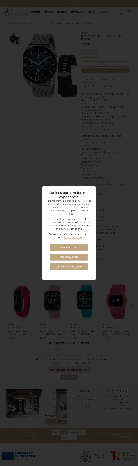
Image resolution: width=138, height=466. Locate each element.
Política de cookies (73, 237)
